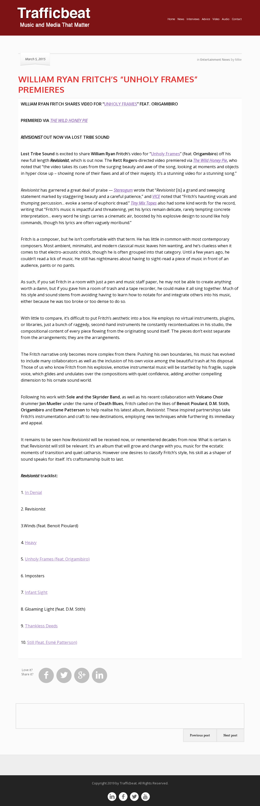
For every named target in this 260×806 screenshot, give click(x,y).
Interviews (193, 19)
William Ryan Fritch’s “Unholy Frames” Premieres (108, 84)
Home (171, 19)
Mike (238, 59)
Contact (237, 19)
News (180, 19)
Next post (230, 735)
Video (216, 19)
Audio (225, 19)
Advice (206, 19)
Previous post (200, 735)
